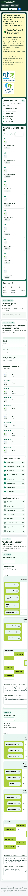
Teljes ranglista (8, 134)
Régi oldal (19, 134)
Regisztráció (13, 9)
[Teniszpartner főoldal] (8, 2)
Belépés (3, 9)
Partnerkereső (5, 5)
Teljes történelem (14, 335)
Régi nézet (9, 561)
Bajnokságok (14, 5)
